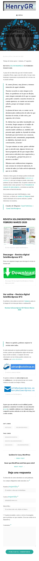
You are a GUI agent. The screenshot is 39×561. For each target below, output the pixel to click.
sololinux (8, 445)
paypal (6, 409)
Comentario (7, 525)
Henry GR (8, 56)
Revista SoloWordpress (13, 441)
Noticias (13, 40)
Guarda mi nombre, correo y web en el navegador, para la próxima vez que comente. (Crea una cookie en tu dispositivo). (19, 517)
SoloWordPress (23, 445)
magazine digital (11, 437)
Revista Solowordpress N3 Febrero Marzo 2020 (19, 309)
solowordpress (21, 427)
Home (6, 40)
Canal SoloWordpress (13, 208)
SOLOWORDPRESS (16, 66)
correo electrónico (17, 359)
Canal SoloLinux (26, 206)
